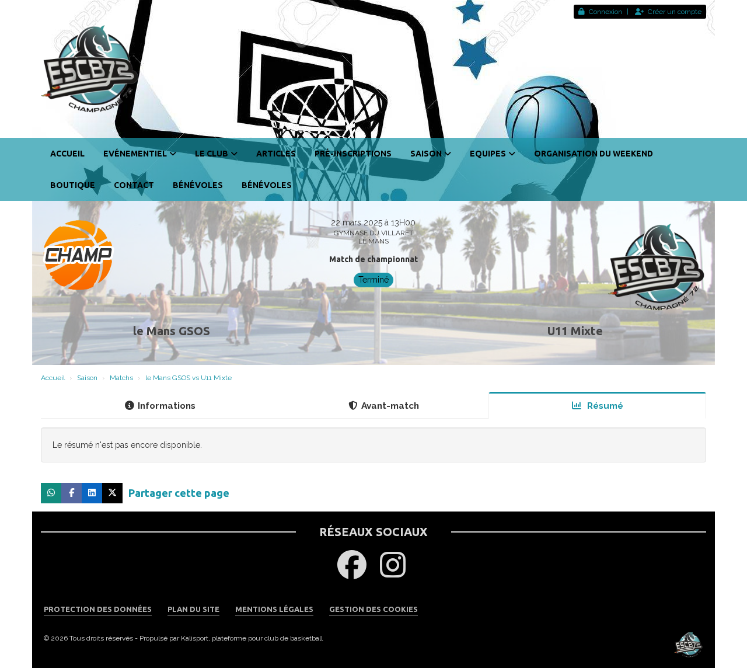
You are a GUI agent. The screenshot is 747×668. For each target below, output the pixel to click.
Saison (426, 153)
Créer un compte (674, 12)
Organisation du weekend (593, 153)
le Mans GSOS (171, 331)
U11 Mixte (575, 331)
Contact (134, 185)
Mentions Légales (274, 609)
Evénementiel (135, 153)
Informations (167, 406)
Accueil (67, 153)
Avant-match (390, 406)
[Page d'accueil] (373, 69)
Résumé (604, 406)
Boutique (72, 185)
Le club (211, 153)
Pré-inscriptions (353, 153)
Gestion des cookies (373, 609)
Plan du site (193, 609)
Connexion (605, 12)
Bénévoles (198, 185)
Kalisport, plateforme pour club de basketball (252, 638)
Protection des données (98, 609)
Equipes (488, 153)
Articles (276, 153)
